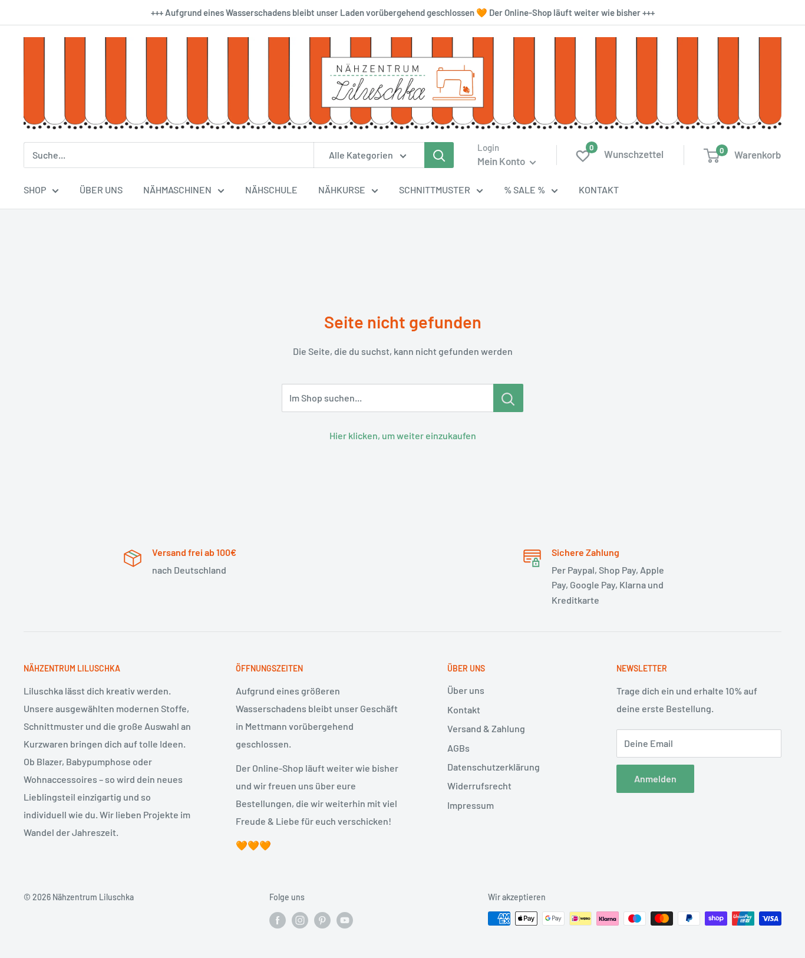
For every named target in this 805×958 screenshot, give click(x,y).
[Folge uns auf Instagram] (300, 919)
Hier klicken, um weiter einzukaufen (402, 435)
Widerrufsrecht (479, 785)
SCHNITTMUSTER (434, 189)
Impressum (470, 805)
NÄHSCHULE (271, 189)
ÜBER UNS (101, 189)
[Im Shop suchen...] (508, 398)
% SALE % (524, 189)
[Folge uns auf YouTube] (344, 919)
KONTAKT (599, 189)
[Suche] (439, 155)
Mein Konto (502, 161)
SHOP (35, 189)
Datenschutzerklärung (493, 766)
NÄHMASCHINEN (177, 189)
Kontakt (463, 709)
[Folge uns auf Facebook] (277, 919)
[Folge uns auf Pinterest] (322, 919)
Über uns (465, 690)
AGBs (458, 747)
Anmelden (655, 778)
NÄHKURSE (341, 189)
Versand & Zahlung (486, 728)
